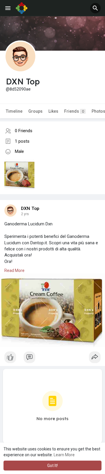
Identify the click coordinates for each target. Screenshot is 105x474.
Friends (74, 111)
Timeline (14, 111)
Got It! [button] (52, 465)
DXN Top (30, 208)
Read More (14, 270)
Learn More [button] (64, 454)
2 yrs (25, 214)
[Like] (52, 358)
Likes (53, 111)
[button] (95, 8)
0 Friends (23, 130)
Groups (35, 111)
